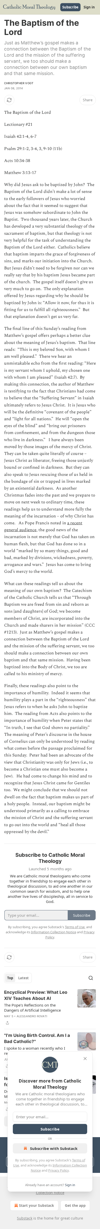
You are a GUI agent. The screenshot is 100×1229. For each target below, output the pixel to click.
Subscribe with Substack (53, 1148)
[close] (85, 1058)
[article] (50, 1007)
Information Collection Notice (53, 932)
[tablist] (18, 978)
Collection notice (50, 1192)
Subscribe (70, 7)
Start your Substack (36, 1205)
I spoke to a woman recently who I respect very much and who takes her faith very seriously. (37, 1051)
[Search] (91, 978)
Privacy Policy (58, 1170)
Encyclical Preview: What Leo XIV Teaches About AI (35, 995)
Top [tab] (10, 978)
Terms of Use (75, 927)
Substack (24, 1218)
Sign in (89, 7)
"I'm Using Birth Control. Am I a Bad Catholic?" (37, 1038)
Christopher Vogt (18, 83)
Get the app (75, 1205)
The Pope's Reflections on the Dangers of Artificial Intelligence (32, 1007)
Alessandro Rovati (32, 1016)
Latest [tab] (23, 978)
